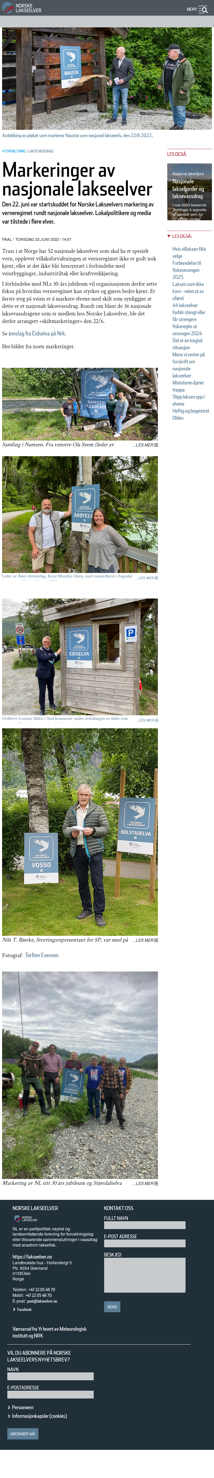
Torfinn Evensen (41, 955)
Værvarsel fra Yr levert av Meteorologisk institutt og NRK (50, 1332)
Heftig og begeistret (191, 411)
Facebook (24, 1309)
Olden (178, 418)
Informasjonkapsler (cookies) (39, 1416)
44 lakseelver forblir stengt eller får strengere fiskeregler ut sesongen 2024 (189, 319)
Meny (192, 9)
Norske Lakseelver (35, 1208)
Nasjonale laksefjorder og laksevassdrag (188, 188)
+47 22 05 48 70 (42, 1289)
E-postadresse (23, 1387)
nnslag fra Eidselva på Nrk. (38, 333)
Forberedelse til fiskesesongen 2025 (187, 270)
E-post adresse (120, 1236)
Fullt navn (116, 1218)
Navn (13, 1369)
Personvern (22, 1407)
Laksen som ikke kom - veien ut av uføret (188, 291)
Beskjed (112, 1254)
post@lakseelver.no (42, 1301)
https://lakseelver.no (32, 1257)
